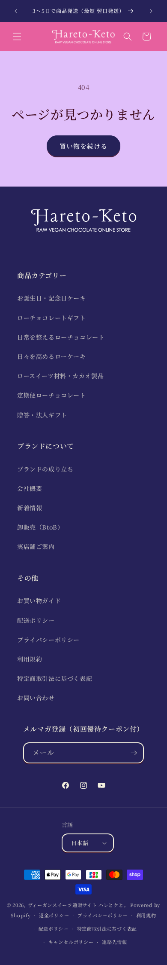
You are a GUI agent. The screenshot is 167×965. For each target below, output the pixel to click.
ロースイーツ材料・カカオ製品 (60, 375)
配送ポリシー (36, 620)
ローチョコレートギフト (51, 317)
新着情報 (29, 507)
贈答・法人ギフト (42, 415)
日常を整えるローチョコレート (60, 337)
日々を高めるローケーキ (51, 356)
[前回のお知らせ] (15, 11)
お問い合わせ (36, 697)
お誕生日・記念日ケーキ (51, 298)
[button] (17, 36)
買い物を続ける (83, 145)
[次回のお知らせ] (151, 11)
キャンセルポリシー (70, 941)
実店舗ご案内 (36, 546)
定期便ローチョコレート (51, 395)
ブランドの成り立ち (45, 469)
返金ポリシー (54, 915)
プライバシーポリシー (48, 639)
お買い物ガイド (39, 600)
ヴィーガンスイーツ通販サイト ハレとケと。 (78, 904)
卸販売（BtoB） (40, 527)
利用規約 (29, 659)
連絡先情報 (114, 941)
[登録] (133, 752)
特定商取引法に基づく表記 (54, 678)
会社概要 (29, 488)
